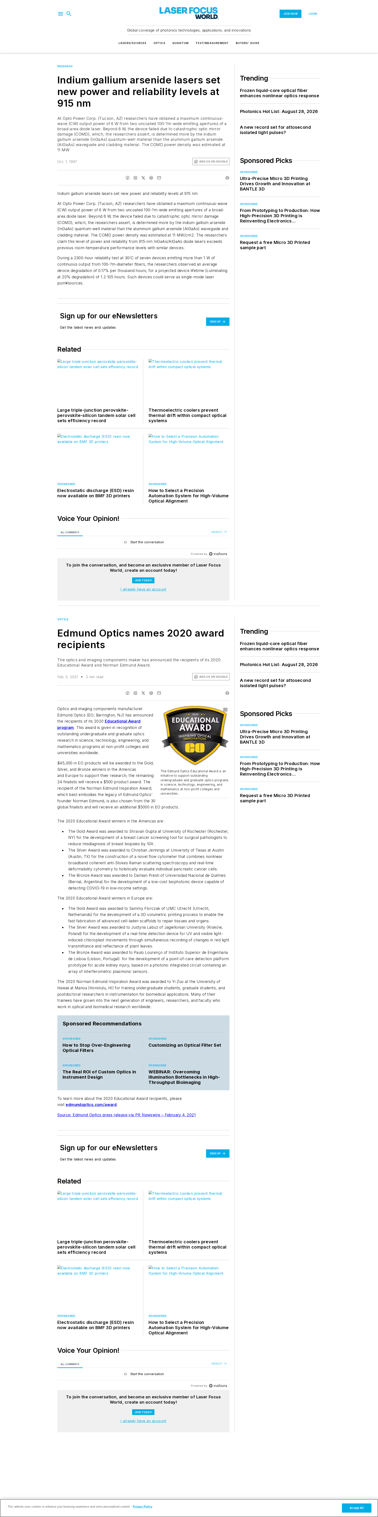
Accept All (357, 1508)
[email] (159, 178)
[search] (69, 14)
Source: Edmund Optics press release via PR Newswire (109, 1115)
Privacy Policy (142, 1506)
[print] (227, 178)
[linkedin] (135, 178)
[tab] (70, 532)
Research (65, 66)
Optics (159, 43)
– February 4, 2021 (178, 1115)
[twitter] (143, 178)
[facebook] (127, 178)
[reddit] (151, 178)
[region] (143, 543)
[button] (60, 14)
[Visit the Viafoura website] (218, 554)
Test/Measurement (212, 43)
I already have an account (143, 589)
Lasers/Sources (133, 43)
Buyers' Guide (248, 43)
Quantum (180, 43)
